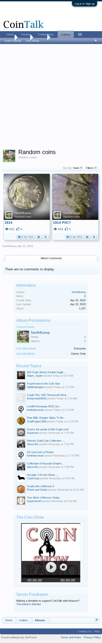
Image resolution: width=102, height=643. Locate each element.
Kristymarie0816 (37, 398)
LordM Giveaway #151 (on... (44, 406)
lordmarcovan (35, 409)
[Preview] (46, 236)
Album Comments (51, 258)
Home (10, 34)
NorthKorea (23, 213)
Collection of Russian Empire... (45, 463)
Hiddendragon (35, 387)
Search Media (12, 40)
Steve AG (32, 444)
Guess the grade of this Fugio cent (48, 429)
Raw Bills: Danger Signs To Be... (46, 417)
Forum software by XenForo (19, 637)
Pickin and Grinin (37, 489)
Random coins (23, 216)
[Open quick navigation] (96, 620)
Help (97, 631)
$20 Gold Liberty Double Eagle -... (47, 372)
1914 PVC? (62, 223)
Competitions (45, 34)
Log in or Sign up (85, 3)
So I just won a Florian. (40, 452)
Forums (25, 34)
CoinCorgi (33, 478)
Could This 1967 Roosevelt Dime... (48, 394)
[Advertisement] (51, 98)
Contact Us (85, 631)
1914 (8, 223)
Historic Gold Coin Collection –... (46, 440)
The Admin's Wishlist (28, 604)
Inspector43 (34, 501)
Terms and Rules (71, 637)
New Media (32, 40)
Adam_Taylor (35, 375)
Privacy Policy (92, 637)
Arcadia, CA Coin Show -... (43, 474)
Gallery (65, 34)
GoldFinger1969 (36, 421)
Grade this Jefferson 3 (40, 486)
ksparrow (32, 432)
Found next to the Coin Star (43, 383)
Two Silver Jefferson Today (43, 497)
